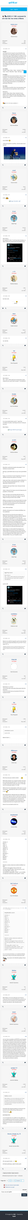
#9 (25, 464)
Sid (14, 351)
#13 (25, 727)
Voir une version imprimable (12, 1185)
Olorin (14, 113)
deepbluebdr (14, 815)
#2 (25, 137)
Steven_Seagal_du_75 (14, 1134)
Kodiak (14, 394)
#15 (25, 839)
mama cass (14, 24)
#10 (25, 569)
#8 (25, 418)
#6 (25, 338)
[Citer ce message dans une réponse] (25, 108)
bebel (14, 1012)
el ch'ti (14, 440)
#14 (25, 774)
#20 (25, 1158)
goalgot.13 (14, 1068)
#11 (25, 638)
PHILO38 (14, 659)
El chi (14, 211)
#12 (25, 684)
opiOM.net (13, 2)
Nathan (14, 970)
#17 (25, 994)
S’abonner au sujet (9, 1187)
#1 (25, 48)
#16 (25, 908)
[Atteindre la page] (22, 1181)
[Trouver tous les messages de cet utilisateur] (3, 108)
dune (14, 313)
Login (11, 9)
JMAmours (14, 750)
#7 (25, 375)
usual (14, 170)
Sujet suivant (15, 1173)
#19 (25, 1092)
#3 (25, 194)
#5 (25, 296)
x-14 (14, 271)
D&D (14, 1214)
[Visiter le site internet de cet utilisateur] (3, 308)
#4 (25, 235)
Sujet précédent (7, 1173)
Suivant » (18, 1180)
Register (16, 9)
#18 (25, 1036)
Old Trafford (14, 883)
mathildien (14, 614)
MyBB (14, 1216)
